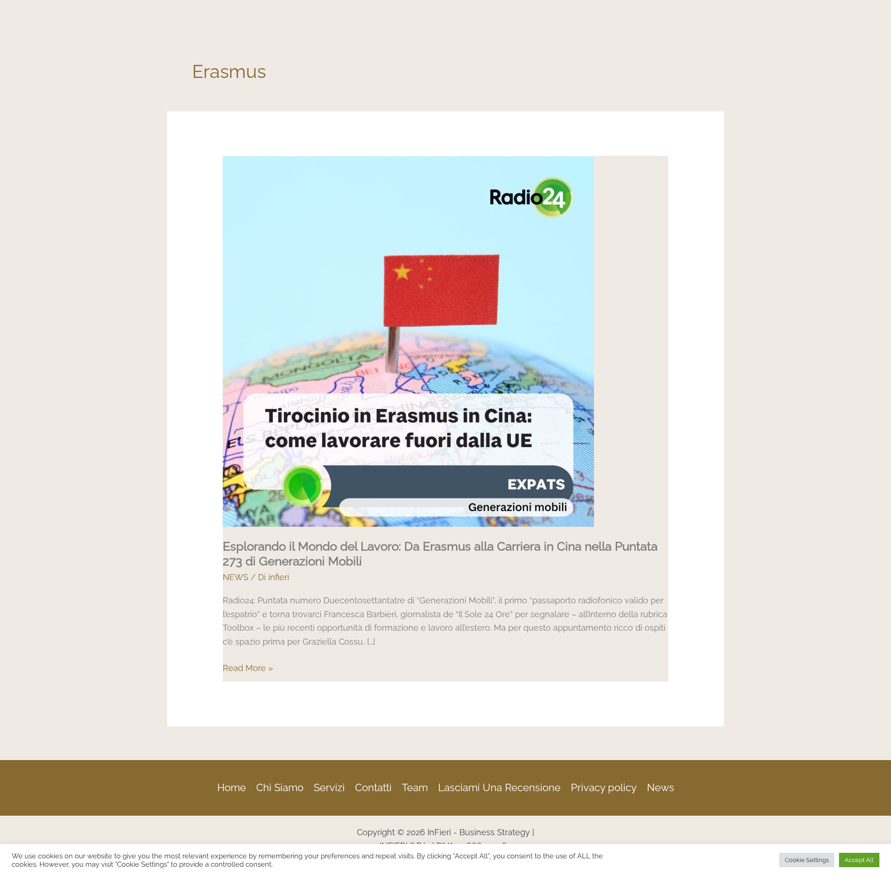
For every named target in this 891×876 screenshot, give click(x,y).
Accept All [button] (859, 860)
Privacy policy (604, 787)
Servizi (329, 787)
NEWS (235, 577)
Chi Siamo (279, 787)
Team (415, 787)
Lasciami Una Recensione (499, 787)
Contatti (373, 787)
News (660, 787)
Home (231, 787)
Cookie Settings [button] (807, 860)
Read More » (248, 667)
